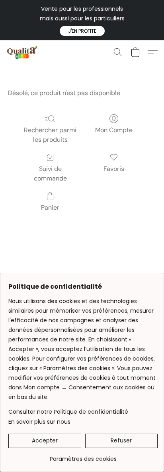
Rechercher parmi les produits (50, 135)
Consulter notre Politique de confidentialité (68, 412)
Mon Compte (114, 130)
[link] (83, 456)
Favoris (113, 169)
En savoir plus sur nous (39, 422)
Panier (50, 207)
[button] (82, 31)
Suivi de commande (50, 173)
